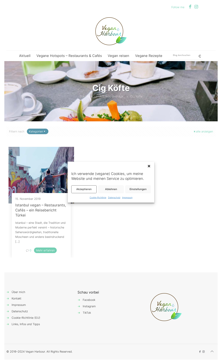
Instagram (89, 306)
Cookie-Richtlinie (98, 197)
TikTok (87, 312)
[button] (149, 166)
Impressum (127, 197)
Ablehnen (111, 189)
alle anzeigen (204, 131)
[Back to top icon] (212, 351)
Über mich (18, 292)
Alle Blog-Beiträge (111, 96)
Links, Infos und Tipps (26, 324)
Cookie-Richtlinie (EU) (26, 317)
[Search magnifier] (198, 55)
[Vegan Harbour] (111, 31)
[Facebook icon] (190, 6)
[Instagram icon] (196, 6)
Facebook (89, 300)
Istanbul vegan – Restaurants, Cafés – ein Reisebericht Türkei (40, 210)
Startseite (86, 96)
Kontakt (16, 298)
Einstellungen (138, 189)
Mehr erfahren (45, 250)
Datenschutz (114, 197)
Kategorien (36, 131)
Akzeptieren (84, 189)
